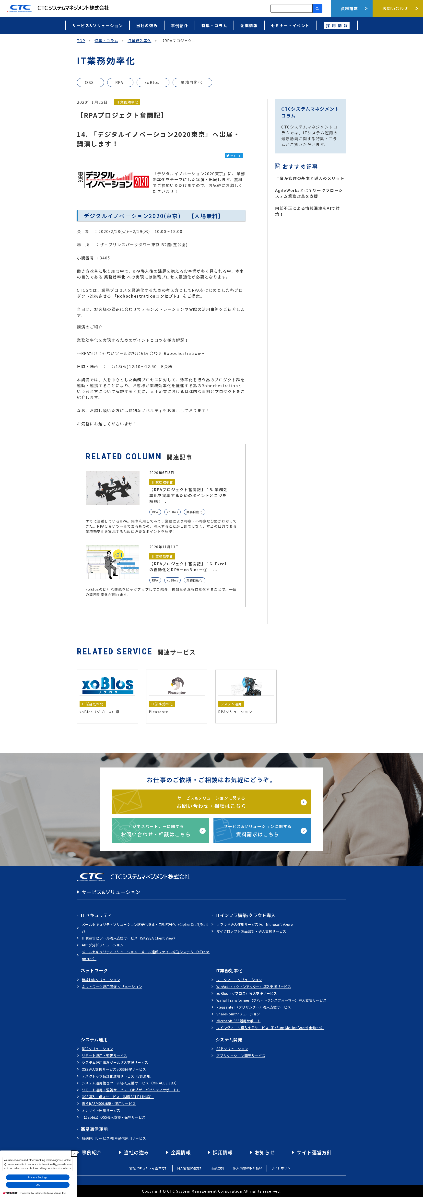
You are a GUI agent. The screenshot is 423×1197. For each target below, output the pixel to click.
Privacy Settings (37, 1177)
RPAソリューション (97, 1048)
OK (38, 1184)
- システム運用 (92, 1039)
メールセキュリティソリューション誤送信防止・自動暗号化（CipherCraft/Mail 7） (145, 928)
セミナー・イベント (290, 25)
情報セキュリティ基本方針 (148, 1168)
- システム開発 (227, 1039)
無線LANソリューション (101, 979)
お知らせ (265, 1152)
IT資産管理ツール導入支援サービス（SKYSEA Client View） (129, 938)
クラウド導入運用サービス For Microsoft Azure (254, 924)
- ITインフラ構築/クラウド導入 (243, 915)
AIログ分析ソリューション (103, 944)
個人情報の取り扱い (247, 1168)
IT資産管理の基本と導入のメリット (309, 178)
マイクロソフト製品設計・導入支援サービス (251, 931)
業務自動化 (191, 82)
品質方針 (218, 1168)
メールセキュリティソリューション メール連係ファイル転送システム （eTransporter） (146, 955)
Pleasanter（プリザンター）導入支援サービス (253, 1007)
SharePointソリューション (238, 1013)
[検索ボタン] (317, 8)
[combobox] (291, 8)
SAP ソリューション (232, 1048)
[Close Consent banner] (74, 1154)
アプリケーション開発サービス (240, 1055)
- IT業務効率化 (227, 970)
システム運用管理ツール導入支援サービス (115, 1062)
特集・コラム (214, 25)
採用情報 (223, 1152)
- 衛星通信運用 (92, 1129)
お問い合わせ (395, 8)
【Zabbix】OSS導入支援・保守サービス (113, 1117)
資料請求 (349, 8)
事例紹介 (179, 25)
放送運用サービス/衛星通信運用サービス (114, 1138)
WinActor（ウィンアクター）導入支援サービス (253, 986)
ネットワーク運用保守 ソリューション (112, 986)
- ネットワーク (92, 970)
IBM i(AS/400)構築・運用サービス (109, 1103)
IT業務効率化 (127, 102)
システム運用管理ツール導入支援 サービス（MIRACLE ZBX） (130, 1083)
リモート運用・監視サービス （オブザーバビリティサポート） (131, 1089)
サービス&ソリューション (97, 25)
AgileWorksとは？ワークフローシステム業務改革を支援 (309, 193)
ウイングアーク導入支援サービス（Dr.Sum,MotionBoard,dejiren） (270, 1027)
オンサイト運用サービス (101, 1110)
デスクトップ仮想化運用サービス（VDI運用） (118, 1076)
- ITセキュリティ (94, 915)
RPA (119, 82)
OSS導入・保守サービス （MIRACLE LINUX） (118, 1096)
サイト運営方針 (314, 1152)
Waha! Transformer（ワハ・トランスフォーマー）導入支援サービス (271, 1000)
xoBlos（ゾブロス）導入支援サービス (246, 993)
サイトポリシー (282, 1168)
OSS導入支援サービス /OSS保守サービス (114, 1069)
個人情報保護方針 (190, 1168)
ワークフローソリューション (239, 979)
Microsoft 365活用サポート (238, 1020)
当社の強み (147, 25)
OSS (89, 82)
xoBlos (152, 82)
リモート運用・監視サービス (104, 1055)
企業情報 (249, 25)
